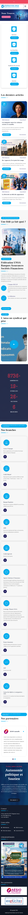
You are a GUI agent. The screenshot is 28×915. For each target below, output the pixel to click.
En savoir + (14, 37)
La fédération (11, 296)
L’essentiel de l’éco (20, 830)
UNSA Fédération (5, 119)
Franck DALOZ (23, 119)
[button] (13, 759)
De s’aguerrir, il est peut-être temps (13, 160)
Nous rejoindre (9, 13)
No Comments (23, 134)
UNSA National (6, 827)
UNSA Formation (19, 827)
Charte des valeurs (7, 830)
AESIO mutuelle (15, 731)
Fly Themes (20, 912)
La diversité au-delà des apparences (13, 194)
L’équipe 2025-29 (13, 284)
